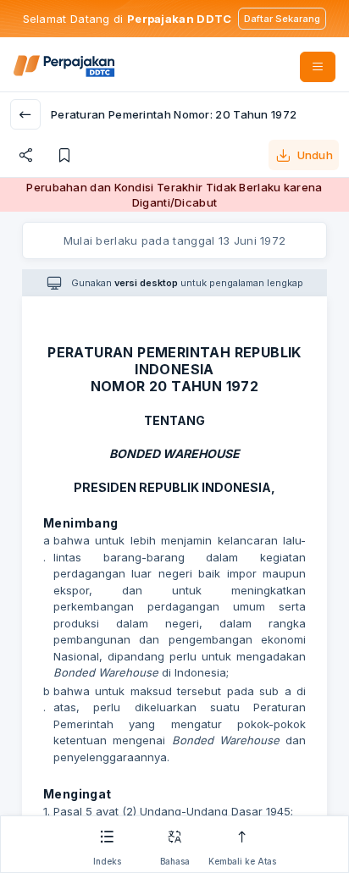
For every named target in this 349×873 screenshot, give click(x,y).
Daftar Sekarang (282, 19)
